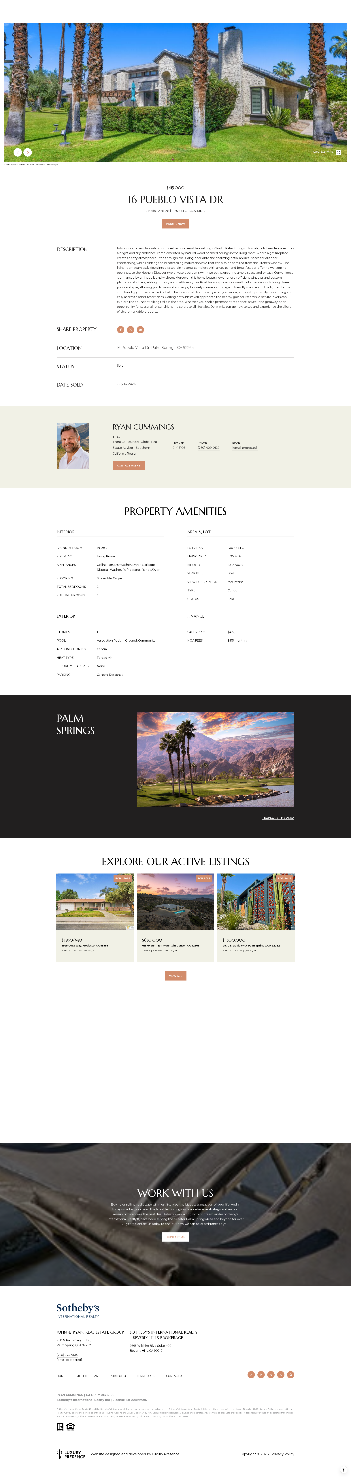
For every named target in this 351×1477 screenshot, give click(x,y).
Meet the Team (87, 1376)
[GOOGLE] (290, 1374)
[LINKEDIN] (261, 1374)
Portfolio (118, 1376)
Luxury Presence (165, 1454)
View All (175, 976)
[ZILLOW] (271, 1374)
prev (18, 152)
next (27, 152)
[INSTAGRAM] (251, 1374)
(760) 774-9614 (67, 1355)
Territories (146, 1376)
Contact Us (174, 1376)
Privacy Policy (282, 1454)
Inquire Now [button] (175, 224)
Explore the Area (279, 818)
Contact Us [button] (175, 1237)
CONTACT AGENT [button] (128, 465)
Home (61, 1376)
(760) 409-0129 (209, 447)
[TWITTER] (280, 1374)
